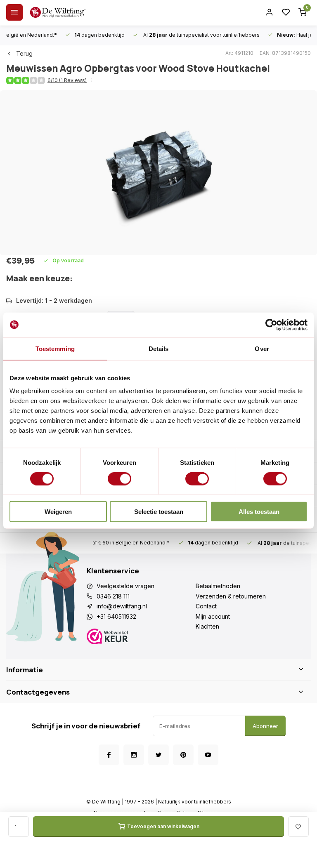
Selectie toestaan (158, 511)
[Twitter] (158, 754)
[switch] (119, 478)
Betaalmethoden (218, 585)
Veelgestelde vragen (125, 585)
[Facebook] (109, 754)
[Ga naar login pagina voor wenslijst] (286, 12)
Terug (24, 53)
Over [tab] (262, 348)
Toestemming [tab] (55, 348)
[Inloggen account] (269, 12)
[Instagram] (133, 754)
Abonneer (265, 726)
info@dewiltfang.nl (122, 606)
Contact (206, 606)
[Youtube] (208, 754)
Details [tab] (159, 348)
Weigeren (58, 511)
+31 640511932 (116, 616)
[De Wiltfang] (58, 12)
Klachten (207, 626)
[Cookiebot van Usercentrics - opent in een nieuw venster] (271, 324)
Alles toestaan (259, 511)
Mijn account (213, 616)
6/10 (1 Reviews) (67, 80)
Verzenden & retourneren (231, 596)
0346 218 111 (113, 596)
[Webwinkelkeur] (141, 637)
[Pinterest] (183, 754)
